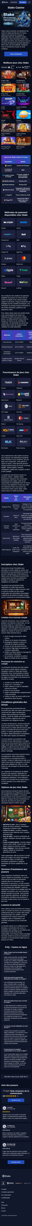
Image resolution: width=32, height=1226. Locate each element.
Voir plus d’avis (16, 1162)
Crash (19, 67)
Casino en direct (13, 67)
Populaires (4, 67)
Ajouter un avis (16, 1100)
